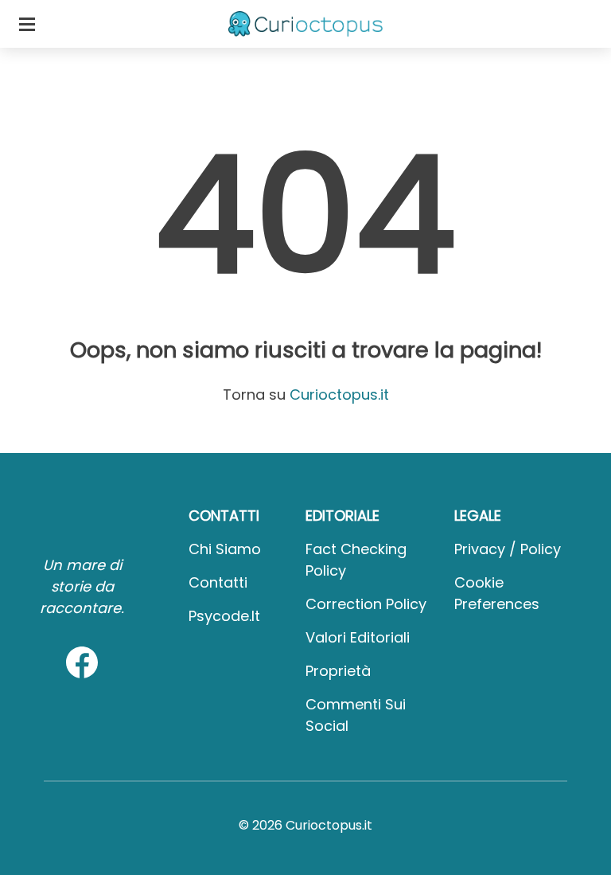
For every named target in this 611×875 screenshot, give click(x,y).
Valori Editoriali (358, 637)
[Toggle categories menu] (27, 24)
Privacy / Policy (507, 549)
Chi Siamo (225, 549)
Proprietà (338, 671)
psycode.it (224, 616)
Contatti (218, 582)
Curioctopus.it (339, 394)
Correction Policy (366, 604)
